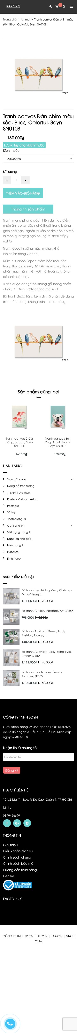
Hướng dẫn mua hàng (20, 870)
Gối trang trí (15, 525)
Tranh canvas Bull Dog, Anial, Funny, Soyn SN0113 (58, 442)
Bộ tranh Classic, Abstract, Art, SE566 (47, 610)
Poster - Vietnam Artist (22, 499)
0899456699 (11, 815)
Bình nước (14, 558)
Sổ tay (11, 512)
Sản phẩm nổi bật (18, 577)
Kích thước (11, 150)
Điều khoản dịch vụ (18, 851)
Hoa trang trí (15, 545)
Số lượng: (10, 171)
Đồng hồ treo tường (20, 486)
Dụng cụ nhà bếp (19, 538)
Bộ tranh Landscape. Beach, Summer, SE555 (42, 674)
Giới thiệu (10, 845)
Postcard (13, 505)
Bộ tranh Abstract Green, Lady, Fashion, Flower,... (44, 633)
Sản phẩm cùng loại (38, 391)
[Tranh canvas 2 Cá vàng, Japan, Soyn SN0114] (19, 416)
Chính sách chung (17, 857)
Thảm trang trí (16, 518)
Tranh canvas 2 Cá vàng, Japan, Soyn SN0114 (19, 442)
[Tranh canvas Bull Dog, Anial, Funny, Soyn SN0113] (58, 416)
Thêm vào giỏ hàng (23, 193)
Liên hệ (8, 876)
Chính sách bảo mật (18, 863)
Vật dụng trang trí (19, 532)
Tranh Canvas (16, 479)
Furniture (12, 551)
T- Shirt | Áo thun (18, 492)
